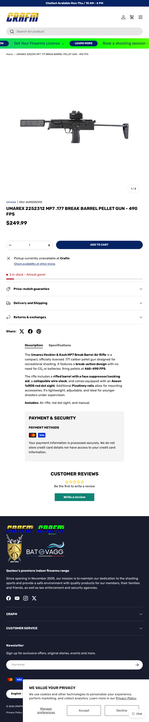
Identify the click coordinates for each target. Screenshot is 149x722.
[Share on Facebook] (30, 331)
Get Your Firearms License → (35, 43)
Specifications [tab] (60, 345)
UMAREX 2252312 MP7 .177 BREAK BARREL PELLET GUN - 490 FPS (52, 54)
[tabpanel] (74, 378)
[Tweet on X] (21, 331)
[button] (132, 17)
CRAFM (19, 706)
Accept (84, 710)
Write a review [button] (74, 497)
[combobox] (74, 31)
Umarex (11, 202)
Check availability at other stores (34, 264)
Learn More (80, 43)
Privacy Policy (14, 712)
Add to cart (99, 244)
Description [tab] (34, 345)
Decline (121, 710)
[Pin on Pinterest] (39, 331)
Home (9, 54)
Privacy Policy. (126, 698)
